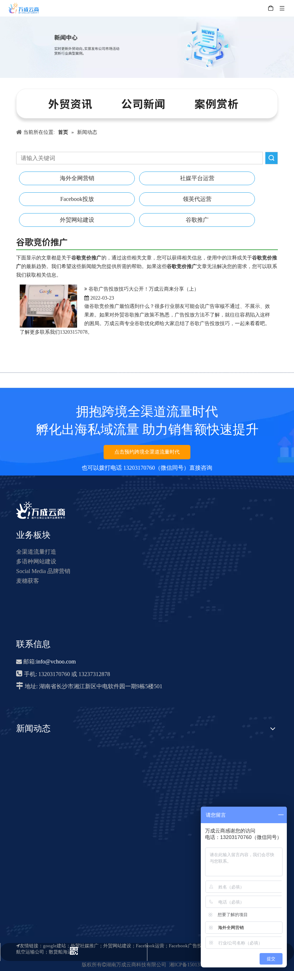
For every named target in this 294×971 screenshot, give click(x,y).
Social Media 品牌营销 (43, 571)
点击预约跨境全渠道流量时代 (147, 452)
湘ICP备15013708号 (190, 964)
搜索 (271, 158)
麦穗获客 (27, 581)
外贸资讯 (70, 103)
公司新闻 (143, 103)
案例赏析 (216, 103)
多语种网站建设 (36, 561)
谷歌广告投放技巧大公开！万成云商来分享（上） (144, 289)
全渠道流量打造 (36, 552)
